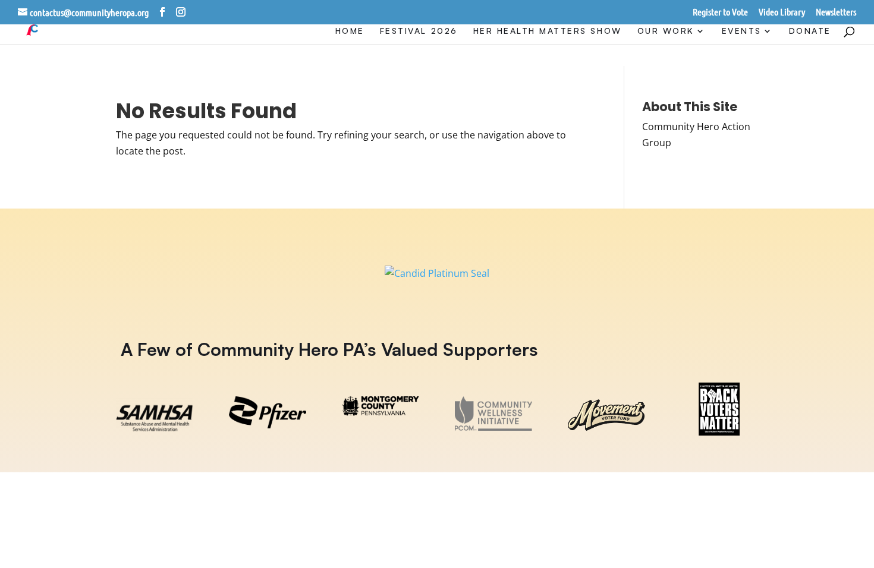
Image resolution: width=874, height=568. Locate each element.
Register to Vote (720, 12)
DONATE (810, 31)
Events (742, 31)
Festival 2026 (419, 31)
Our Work (665, 31)
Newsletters (836, 12)
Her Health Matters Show (547, 31)
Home (349, 31)
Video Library (782, 12)
